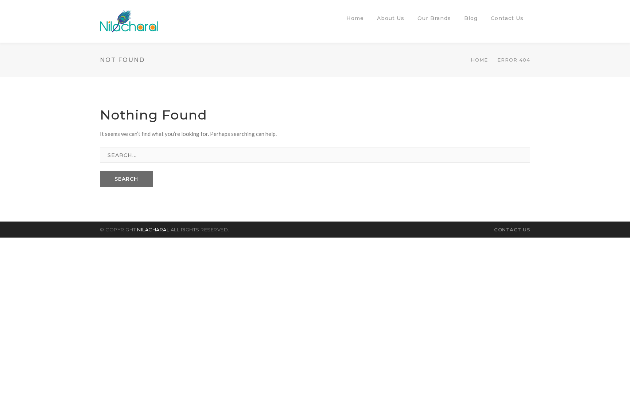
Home (479, 60)
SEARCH (126, 179)
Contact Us (512, 229)
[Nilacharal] (129, 20)
